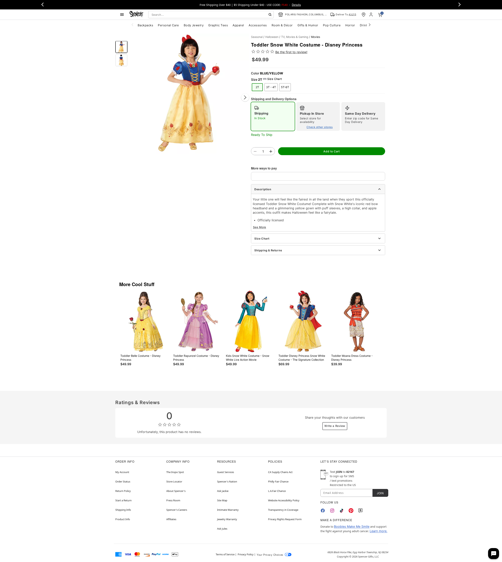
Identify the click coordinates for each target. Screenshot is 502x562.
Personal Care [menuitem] (168, 25)
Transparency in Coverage (283, 510)
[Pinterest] (351, 510)
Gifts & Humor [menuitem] (307, 25)
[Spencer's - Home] (136, 14)
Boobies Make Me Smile (351, 526)
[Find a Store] (363, 14)
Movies (315, 36)
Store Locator (174, 481)
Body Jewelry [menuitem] (194, 25)
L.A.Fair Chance (277, 491)
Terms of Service (225, 554)
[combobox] (211, 14)
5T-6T (285, 87)
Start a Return (123, 500)
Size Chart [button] (274, 79)
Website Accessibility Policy (283, 500)
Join (380, 493)
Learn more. (378, 531)
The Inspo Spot (175, 472)
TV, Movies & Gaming (294, 36)
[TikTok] (341, 510)
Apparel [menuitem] (238, 25)
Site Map (222, 500)
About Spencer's (176, 491)
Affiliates (171, 519)
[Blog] (360, 510)
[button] (189, 93)
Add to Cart (331, 151)
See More (259, 227)
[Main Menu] (122, 14)
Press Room (173, 500)
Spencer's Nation (227, 481)
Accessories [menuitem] (258, 25)
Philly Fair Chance (278, 481)
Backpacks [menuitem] (145, 25)
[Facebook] (322, 510)
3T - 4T (271, 87)
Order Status (122, 481)
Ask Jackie (222, 491)
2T (257, 87)
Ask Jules (222, 528)
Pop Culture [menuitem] (332, 25)
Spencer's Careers (176, 510)
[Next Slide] (245, 97)
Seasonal (257, 36)
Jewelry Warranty (227, 519)
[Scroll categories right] (370, 24)
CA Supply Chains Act (280, 472)
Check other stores (319, 127)
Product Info (122, 519)
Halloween (271, 36)
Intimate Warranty (228, 510)
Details (296, 4)
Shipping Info (123, 510)
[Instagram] (332, 510)
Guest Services (225, 472)
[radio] (273, 116)
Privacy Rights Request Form (285, 519)
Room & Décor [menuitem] (282, 25)
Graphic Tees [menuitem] (218, 25)
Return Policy (123, 491)
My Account (122, 472)
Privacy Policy (246, 554)
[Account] (371, 14)
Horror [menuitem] (350, 25)
